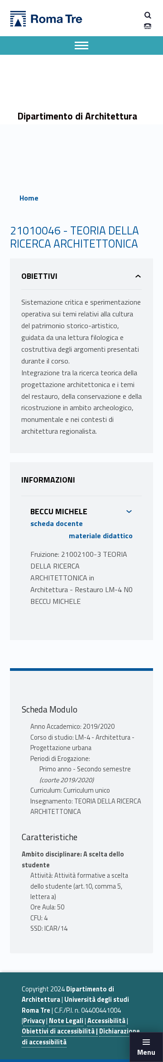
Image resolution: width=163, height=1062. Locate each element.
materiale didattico (101, 535)
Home (28, 197)
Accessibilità (106, 1021)
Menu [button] (146, 1052)
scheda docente (56, 523)
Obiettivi (39, 276)
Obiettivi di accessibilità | (60, 1031)
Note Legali (66, 1021)
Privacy (34, 1021)
